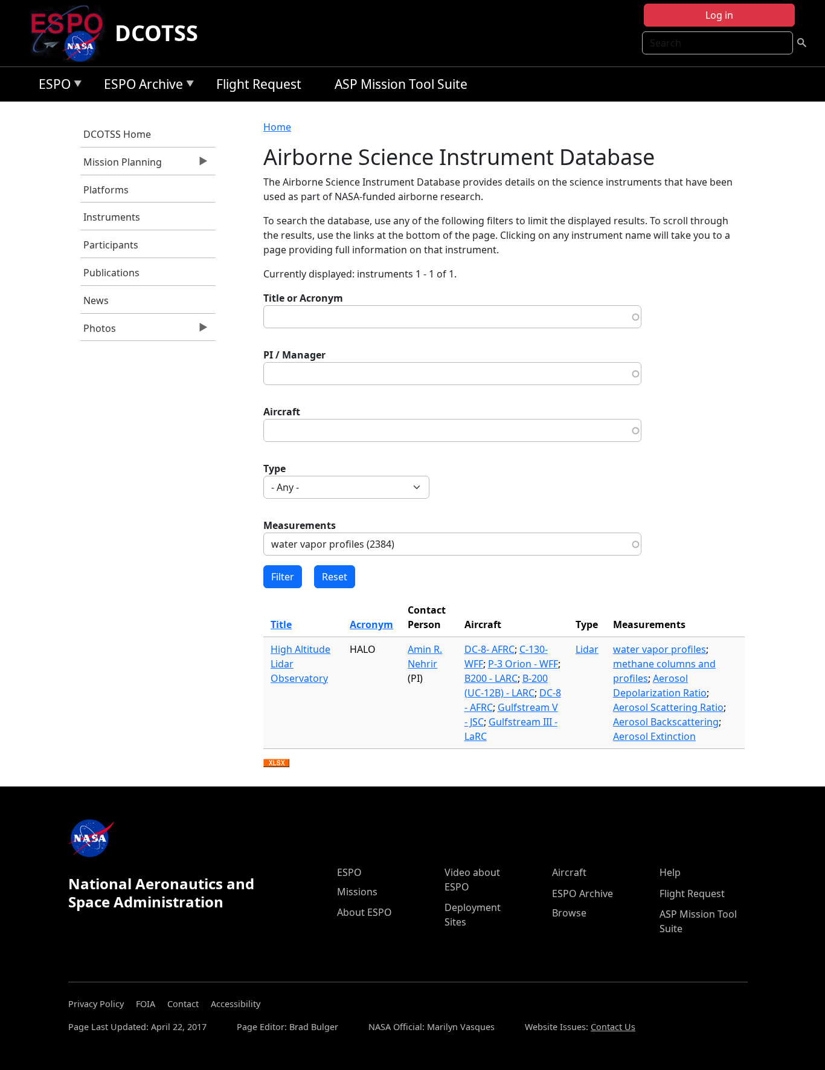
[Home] (71, 33)
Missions (357, 891)
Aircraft (281, 411)
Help (670, 872)
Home (277, 127)
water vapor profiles (659, 649)
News (96, 300)
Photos (98, 331)
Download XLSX (276, 763)
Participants (110, 244)
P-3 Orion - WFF (523, 663)
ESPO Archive (140, 86)
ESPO (52, 86)
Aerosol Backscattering (666, 721)
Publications (111, 272)
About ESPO (364, 912)
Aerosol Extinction (654, 736)
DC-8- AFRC (489, 649)
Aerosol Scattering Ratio (668, 707)
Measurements (299, 525)
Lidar (587, 649)
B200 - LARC (491, 678)
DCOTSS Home (117, 134)
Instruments (111, 217)
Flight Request (258, 84)
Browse (569, 912)
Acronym (371, 624)
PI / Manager (294, 355)
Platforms (106, 189)
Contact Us (613, 1027)
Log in (719, 15)
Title (281, 624)
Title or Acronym (303, 298)
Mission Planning (121, 165)
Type (274, 468)
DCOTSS (156, 33)
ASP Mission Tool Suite (401, 84)
